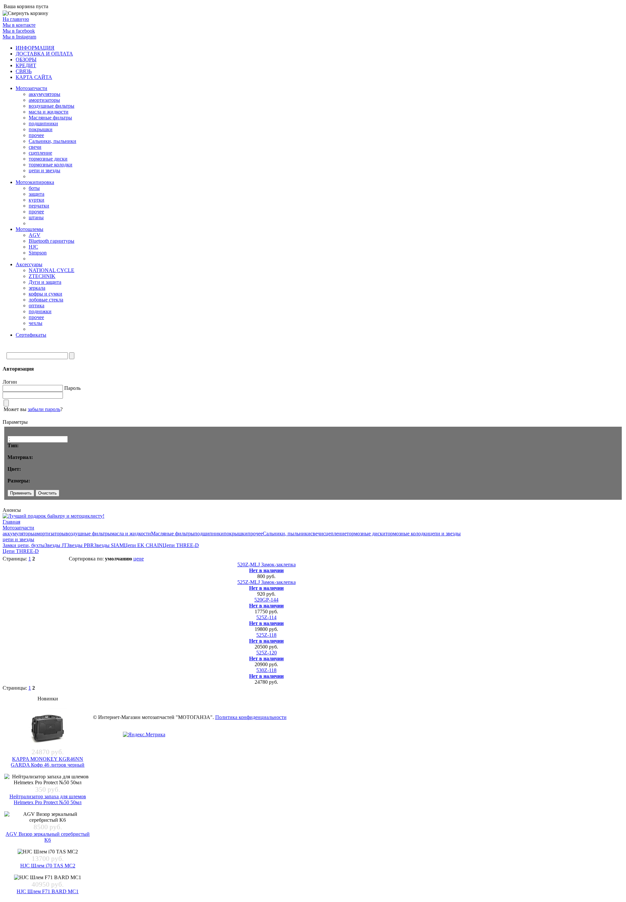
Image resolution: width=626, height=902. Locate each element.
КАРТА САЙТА (34, 77)
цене (138, 558)
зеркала (37, 288)
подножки (40, 311)
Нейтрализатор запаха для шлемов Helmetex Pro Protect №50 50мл (47, 799)
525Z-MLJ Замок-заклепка (266, 582)
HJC (33, 247)
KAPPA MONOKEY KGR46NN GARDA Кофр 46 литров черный (47, 762)
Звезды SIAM (109, 545)
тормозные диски (48, 158)
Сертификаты (31, 335)
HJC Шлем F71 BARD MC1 (48, 891)
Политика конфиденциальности (251, 717)
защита (36, 194)
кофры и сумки (45, 294)
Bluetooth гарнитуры (51, 241)
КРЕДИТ (26, 65)
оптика (36, 305)
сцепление (40, 153)
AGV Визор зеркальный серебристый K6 (48, 837)
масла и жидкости (48, 112)
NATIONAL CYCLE (51, 270)
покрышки (40, 129)
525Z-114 (266, 617)
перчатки (39, 205)
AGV (34, 235)
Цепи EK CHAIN (143, 545)
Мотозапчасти (31, 88)
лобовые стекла (46, 299)
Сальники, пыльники (52, 141)
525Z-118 (266, 635)
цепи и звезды (44, 170)
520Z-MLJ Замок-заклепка (266, 564)
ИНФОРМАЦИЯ (35, 48)
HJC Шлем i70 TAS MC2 (47, 865)
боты (34, 188)
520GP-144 (266, 600)
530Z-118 (266, 670)
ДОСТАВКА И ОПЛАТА (44, 53)
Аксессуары (29, 264)
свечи (35, 147)
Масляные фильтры (50, 117)
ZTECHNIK (42, 276)
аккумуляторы (44, 94)
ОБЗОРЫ (26, 59)
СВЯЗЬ (24, 71)
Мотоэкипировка (35, 182)
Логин (10, 382)
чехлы (35, 323)
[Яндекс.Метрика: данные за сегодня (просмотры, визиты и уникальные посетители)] (144, 735)
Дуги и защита (45, 282)
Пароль (72, 388)
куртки (36, 200)
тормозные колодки (50, 164)
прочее (36, 135)
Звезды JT (56, 545)
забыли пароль (44, 409)
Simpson (38, 252)
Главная (11, 522)
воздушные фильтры (51, 106)
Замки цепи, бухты (24, 545)
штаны (36, 217)
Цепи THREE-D (181, 545)
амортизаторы (44, 100)
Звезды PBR (80, 545)
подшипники (43, 123)
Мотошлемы (29, 229)
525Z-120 (266, 652)
